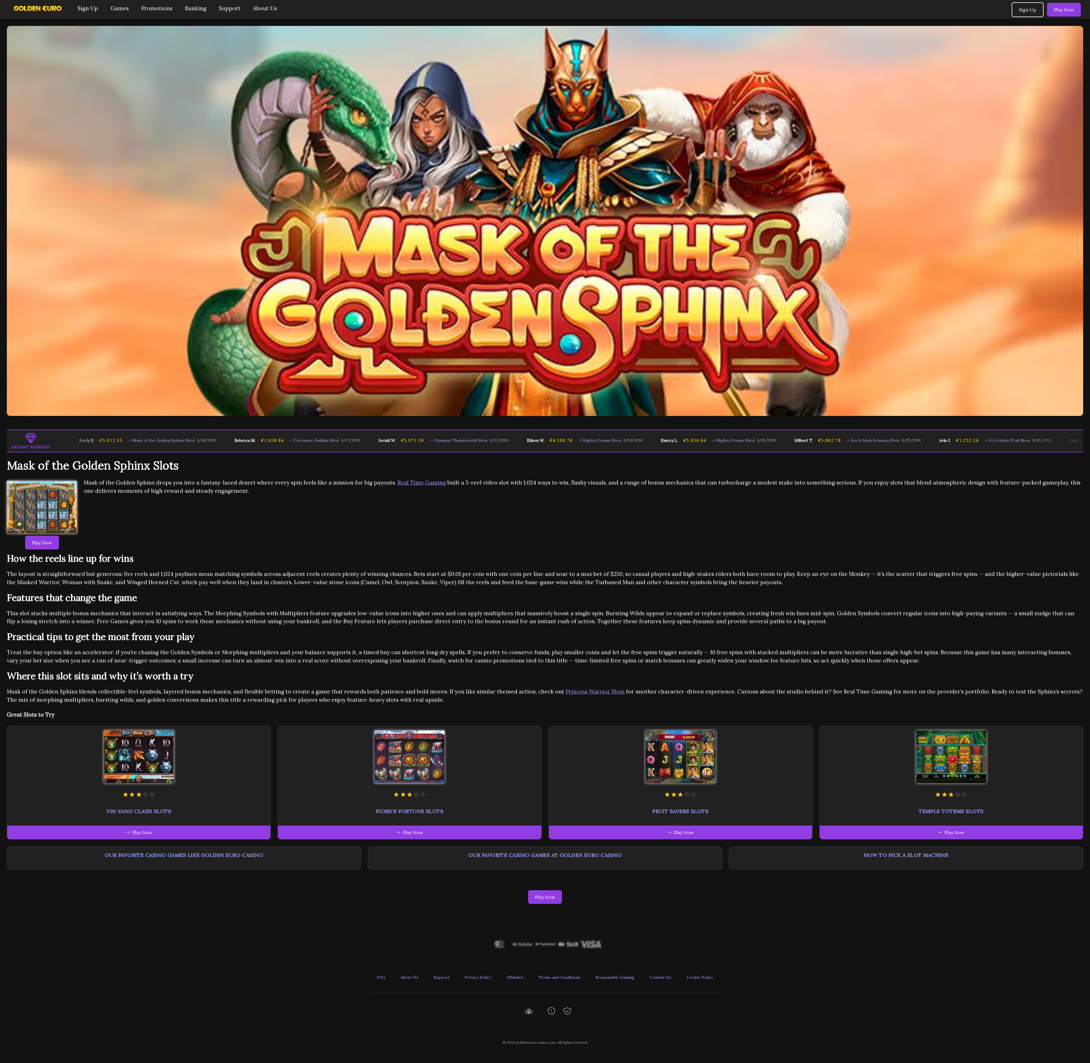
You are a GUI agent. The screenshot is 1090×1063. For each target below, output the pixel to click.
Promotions (156, 8)
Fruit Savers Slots (680, 811)
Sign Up (88, 8)
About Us (265, 8)
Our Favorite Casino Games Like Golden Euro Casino (184, 855)
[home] (37, 15)
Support (230, 8)
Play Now (1064, 10)
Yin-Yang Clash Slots (138, 811)
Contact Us (660, 977)
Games (120, 8)
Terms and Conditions (559, 977)
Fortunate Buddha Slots (264, 440)
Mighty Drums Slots (550, 440)
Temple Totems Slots (951, 811)
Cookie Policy (700, 977)
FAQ (381, 977)
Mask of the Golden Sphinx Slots (111, 440)
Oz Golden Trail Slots (957, 440)
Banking (195, 8)
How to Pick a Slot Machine (906, 855)
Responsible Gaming (615, 977)
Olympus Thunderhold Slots (409, 440)
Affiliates (514, 977)
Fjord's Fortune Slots (409, 811)
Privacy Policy (478, 977)
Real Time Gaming (422, 482)
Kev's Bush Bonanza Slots (823, 440)
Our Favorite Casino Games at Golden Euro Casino (545, 855)
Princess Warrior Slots (595, 691)
